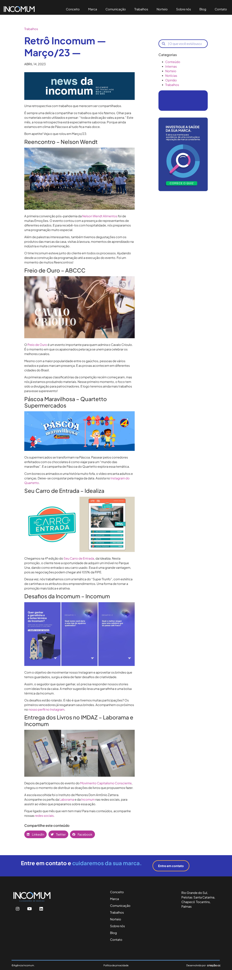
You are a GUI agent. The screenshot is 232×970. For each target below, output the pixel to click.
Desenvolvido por (196, 965)
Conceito (73, 9)
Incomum (88, 799)
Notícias (171, 75)
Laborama (66, 799)
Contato (221, 9)
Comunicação (115, 9)
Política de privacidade (116, 965)
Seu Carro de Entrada (79, 558)
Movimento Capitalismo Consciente (106, 783)
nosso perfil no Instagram (46, 709)
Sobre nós (183, 9)
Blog (202, 9)
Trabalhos (141, 9)
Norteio (162, 9)
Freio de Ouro (37, 345)
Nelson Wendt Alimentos (99, 216)
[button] (35, 834)
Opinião (171, 80)
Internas (171, 66)
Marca (92, 9)
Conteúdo (172, 62)
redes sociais (44, 815)
